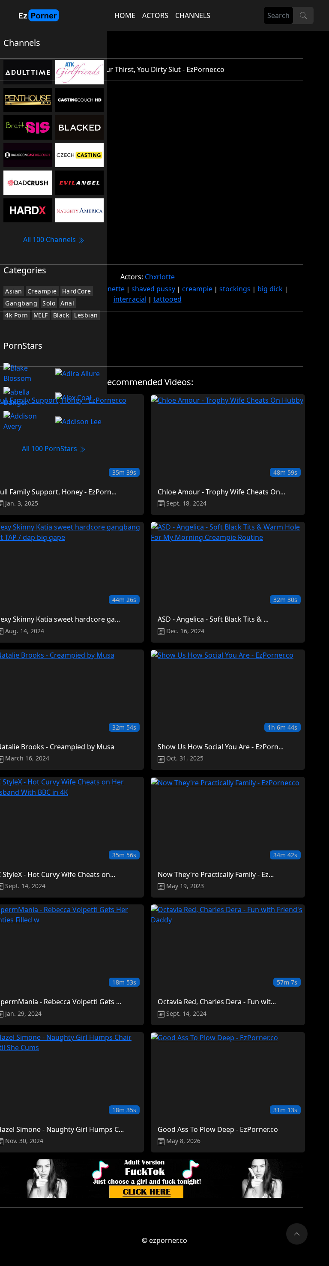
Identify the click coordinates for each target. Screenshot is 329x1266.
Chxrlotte (160, 276)
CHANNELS (192, 15)
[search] (303, 15)
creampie (197, 288)
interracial (130, 299)
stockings (235, 288)
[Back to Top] (297, 1234)
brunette (110, 288)
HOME (124, 15)
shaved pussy (153, 288)
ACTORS (155, 15)
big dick (270, 288)
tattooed (167, 299)
